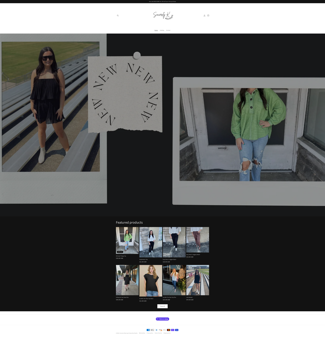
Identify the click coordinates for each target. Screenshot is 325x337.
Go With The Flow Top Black (146, 298)
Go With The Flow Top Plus (169, 297)
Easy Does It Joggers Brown (193, 254)
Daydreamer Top (143, 259)
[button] (118, 15)
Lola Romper (189, 297)
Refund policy (142, 333)
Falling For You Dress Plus (122, 297)
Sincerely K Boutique (124, 333)
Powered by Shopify (133, 333)
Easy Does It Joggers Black (169, 259)
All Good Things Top (121, 256)
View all (162, 306)
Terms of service (158, 333)
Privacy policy (150, 333)
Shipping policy (167, 333)
